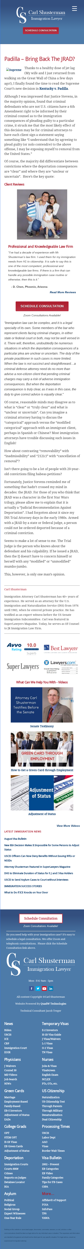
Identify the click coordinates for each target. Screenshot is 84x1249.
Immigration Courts (16, 1164)
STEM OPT (10, 1137)
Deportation (13, 1158)
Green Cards (14, 1091)
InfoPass (47, 1209)
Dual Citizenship (52, 1119)
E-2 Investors (50, 1030)
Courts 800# (11, 1168)
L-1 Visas (47, 1043)
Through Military (52, 1110)
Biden (7, 1030)
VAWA (45, 1217)
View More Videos (68, 825)
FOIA (45, 1204)
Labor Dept (48, 1137)
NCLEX (46, 1079)
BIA (6, 1186)
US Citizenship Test (53, 1101)
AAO (44, 1141)
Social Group (12, 1209)
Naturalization (51, 1097)
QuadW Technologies (53, 1003)
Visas (45, 1146)
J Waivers (10, 1065)
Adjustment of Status (16, 1114)
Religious (9, 1204)
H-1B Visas (10, 1141)
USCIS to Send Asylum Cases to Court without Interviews (36, 879)
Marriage (9, 1097)
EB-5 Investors (13, 1110)
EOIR (7, 1052)
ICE (6, 1038)
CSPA (45, 1186)
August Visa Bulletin (15, 838)
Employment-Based (16, 1101)
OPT (6, 1132)
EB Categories (50, 1168)
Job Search (10, 1079)
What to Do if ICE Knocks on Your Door (26, 892)
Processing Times (56, 1126)
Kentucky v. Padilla (53, 88)
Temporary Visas (55, 1023)
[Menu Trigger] (74, 8)
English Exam (50, 1074)
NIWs (7, 1083)
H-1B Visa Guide (51, 1034)
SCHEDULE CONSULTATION (41, 30)
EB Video (47, 1173)
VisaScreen (48, 1070)
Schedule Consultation (40, 918)
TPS (44, 1213)
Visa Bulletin (52, 1158)
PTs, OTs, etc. (50, 1083)
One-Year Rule (12, 1217)
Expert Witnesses (14, 1213)
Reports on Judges (15, 1177)
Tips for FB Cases (52, 1182)
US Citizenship (53, 1091)
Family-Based (12, 1106)
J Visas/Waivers (51, 1038)
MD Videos (10, 1074)
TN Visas (47, 1052)
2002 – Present (50, 1164)
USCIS (7, 1034)
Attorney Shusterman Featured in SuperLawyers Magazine (37, 866)
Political (9, 1200)
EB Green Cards (13, 1146)
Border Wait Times (53, 1150)
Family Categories (52, 1177)
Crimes (8, 1173)
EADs (7, 1119)
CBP (6, 1043)
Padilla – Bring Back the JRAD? (39, 59)
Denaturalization (52, 1114)
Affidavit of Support (54, 1200)
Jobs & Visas (49, 1065)
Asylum (10, 1193)
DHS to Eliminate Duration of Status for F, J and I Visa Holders (38, 873)
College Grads (15, 1126)
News (8, 1023)
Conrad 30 (10, 1070)
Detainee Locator (14, 1182)
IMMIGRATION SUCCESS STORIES (23, 886)
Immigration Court (15, 1047)
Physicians (12, 1059)
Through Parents (52, 1106)
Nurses (48, 1059)
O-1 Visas (47, 1047)
